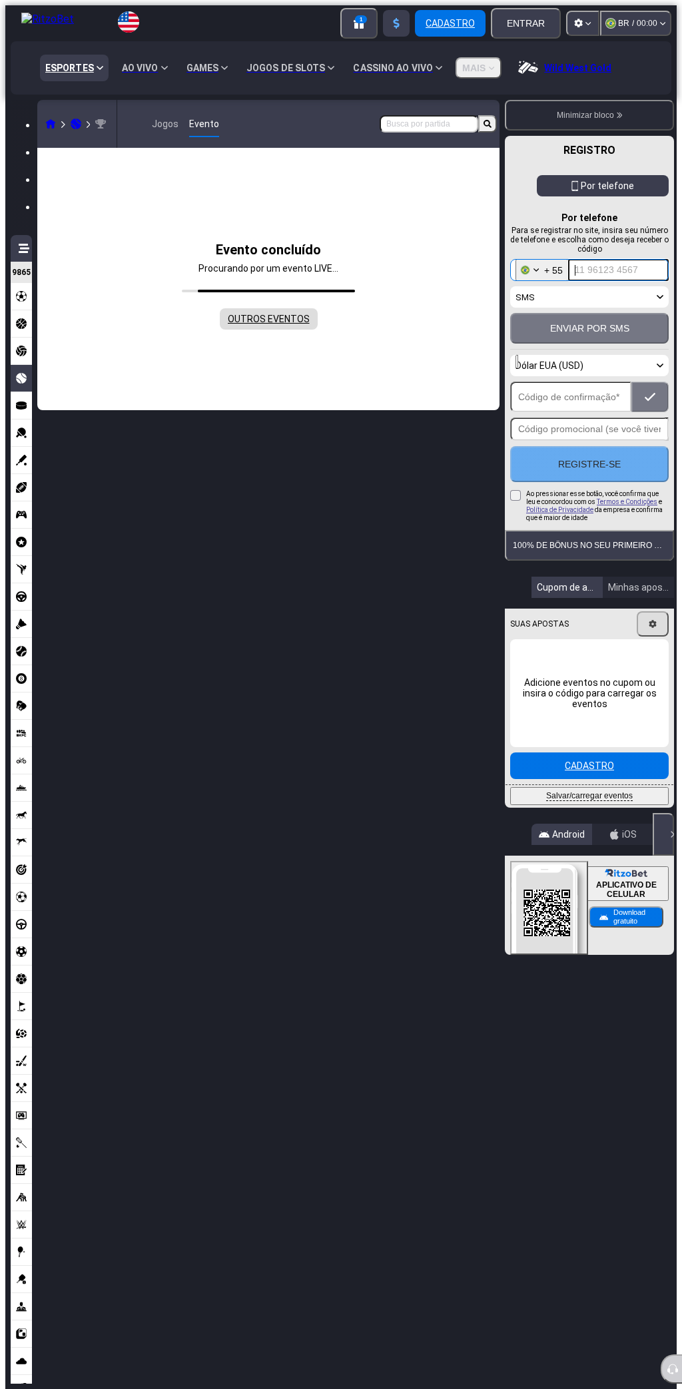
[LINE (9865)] (51, 124)
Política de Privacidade (559, 509)
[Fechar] (663, 834)
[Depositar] (396, 23)
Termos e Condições (627, 501)
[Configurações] (582, 23)
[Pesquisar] (487, 124)
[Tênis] (76, 124)
